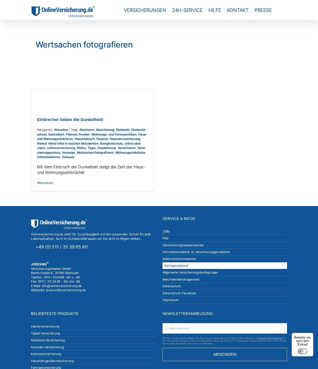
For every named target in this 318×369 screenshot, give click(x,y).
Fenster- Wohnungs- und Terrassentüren (107, 134)
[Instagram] (32, 306)
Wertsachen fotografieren (95, 152)
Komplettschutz (111, 143)
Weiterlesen (45, 183)
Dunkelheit (56, 134)
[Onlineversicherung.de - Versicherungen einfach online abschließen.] (59, 221)
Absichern (86, 130)
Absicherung (105, 130)
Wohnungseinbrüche (130, 152)
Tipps (92, 148)
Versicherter (127, 148)
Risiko (81, 148)
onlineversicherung (61, 148)
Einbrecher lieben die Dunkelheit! (70, 119)
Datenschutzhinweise (270, 338)
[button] (279, 10)
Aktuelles (61, 130)
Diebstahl (123, 130)
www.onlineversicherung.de (66, 290)
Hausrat (102, 139)
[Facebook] (38, 306)
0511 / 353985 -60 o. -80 (62, 277)
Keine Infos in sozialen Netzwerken (73, 143)
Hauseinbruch (84, 139)
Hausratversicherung (125, 139)
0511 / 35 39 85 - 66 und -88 (59, 281)
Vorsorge (68, 152)
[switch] (302, 351)
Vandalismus (106, 148)
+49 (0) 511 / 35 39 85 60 (62, 247)
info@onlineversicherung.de (62, 286)
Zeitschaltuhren (48, 157)
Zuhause (68, 157)
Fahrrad (71, 134)
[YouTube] (44, 306)
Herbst (42, 143)
